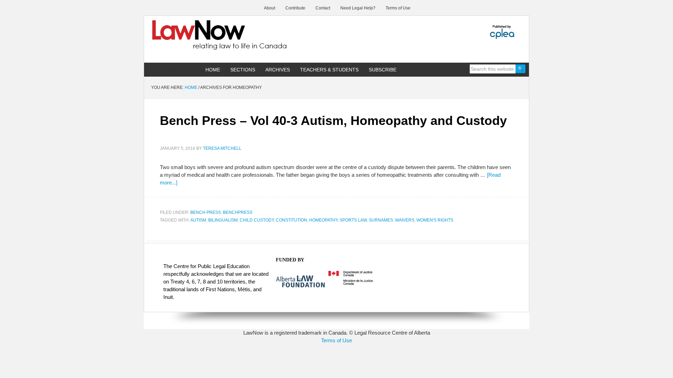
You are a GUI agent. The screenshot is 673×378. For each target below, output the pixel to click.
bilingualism (223, 220)
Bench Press (205, 212)
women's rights (434, 220)
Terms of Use (336, 340)
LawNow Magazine (203, 40)
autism (198, 220)
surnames (381, 220)
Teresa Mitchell (222, 148)
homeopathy (323, 220)
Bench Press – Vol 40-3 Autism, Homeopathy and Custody (333, 120)
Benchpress (237, 212)
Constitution (291, 220)
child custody (257, 220)
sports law (353, 220)
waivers (404, 220)
